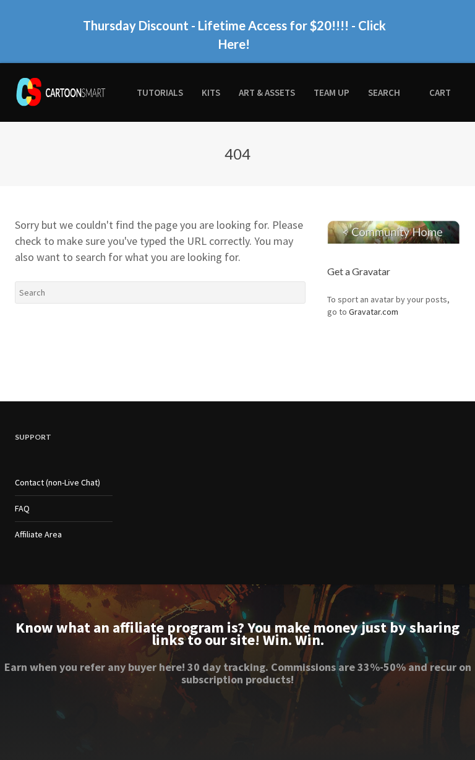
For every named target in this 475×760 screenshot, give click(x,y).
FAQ (22, 508)
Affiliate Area (38, 534)
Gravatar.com (373, 311)
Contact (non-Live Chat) (57, 482)
